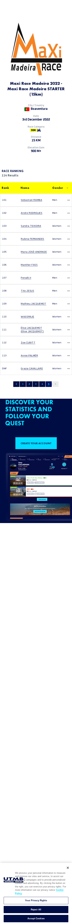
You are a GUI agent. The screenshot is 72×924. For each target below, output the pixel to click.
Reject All (36, 909)
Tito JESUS (27, 291)
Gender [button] (57, 188)
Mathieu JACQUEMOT (33, 304)
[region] (36, 893)
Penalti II (26, 278)
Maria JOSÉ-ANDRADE (34, 252)
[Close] (68, 868)
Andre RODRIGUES (31, 213)
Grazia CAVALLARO (32, 368)
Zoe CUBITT (28, 342)
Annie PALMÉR (29, 355)
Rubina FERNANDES (32, 239)
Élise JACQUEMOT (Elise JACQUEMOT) (32, 330)
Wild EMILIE (27, 316)
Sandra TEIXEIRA (31, 226)
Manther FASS (29, 265)
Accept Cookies (36, 918)
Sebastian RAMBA (31, 200)
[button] (16, 384)
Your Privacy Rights (36, 900)
